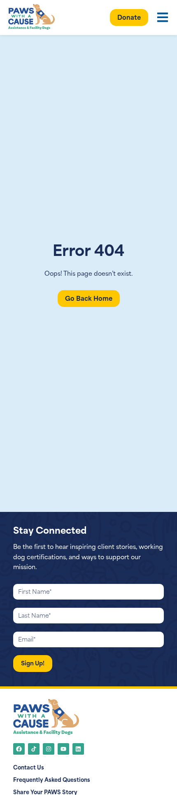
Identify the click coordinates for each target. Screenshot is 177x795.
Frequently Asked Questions (51, 779)
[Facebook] (19, 749)
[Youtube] (63, 749)
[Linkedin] (78, 749)
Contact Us (28, 767)
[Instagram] (48, 749)
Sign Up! (32, 662)
